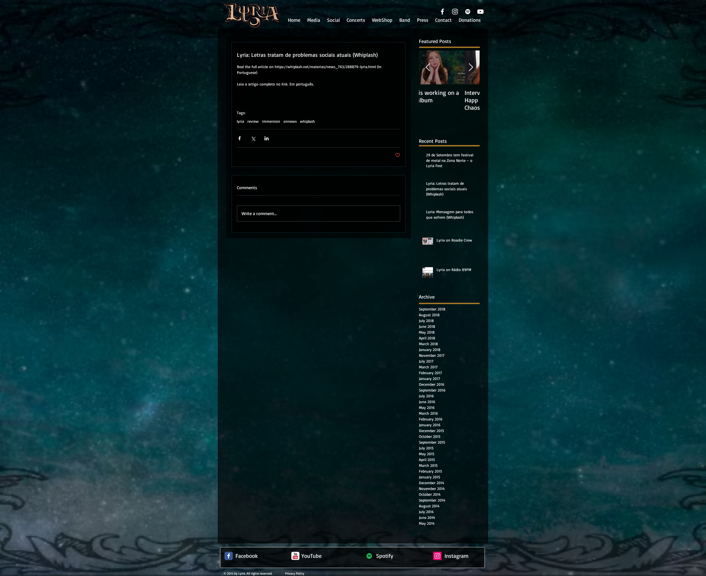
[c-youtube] (295, 556)
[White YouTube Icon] (480, 11)
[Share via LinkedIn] (266, 138)
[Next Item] (470, 67)
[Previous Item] (427, 67)
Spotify (384, 555)
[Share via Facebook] (239, 138)
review (253, 121)
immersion (271, 121)
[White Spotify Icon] (468, 11)
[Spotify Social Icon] (369, 556)
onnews (290, 121)
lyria (240, 121)
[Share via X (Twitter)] (253, 138)
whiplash (307, 121)
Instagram (457, 555)
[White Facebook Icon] (442, 11)
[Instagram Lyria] (437, 556)
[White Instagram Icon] (455, 11)
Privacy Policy (294, 573)
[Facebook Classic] (228, 556)
